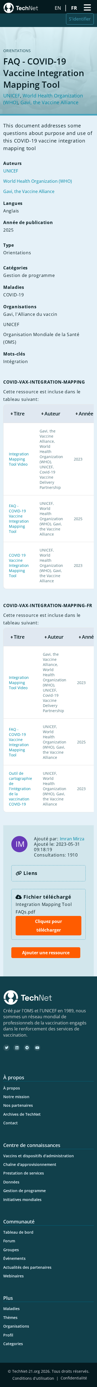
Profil (8, 1335)
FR (74, 8)
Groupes (11, 1249)
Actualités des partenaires (27, 1267)
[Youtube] (37, 1047)
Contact (10, 1122)
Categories (13, 1343)
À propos (11, 1088)
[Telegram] (27, 1047)
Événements (14, 1258)
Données (11, 1182)
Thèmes (10, 1317)
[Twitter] (6, 1047)
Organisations (16, 1326)
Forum (9, 1240)
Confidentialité (74, 1378)
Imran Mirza (72, 839)
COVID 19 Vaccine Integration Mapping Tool (19, 565)
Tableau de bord (18, 1232)
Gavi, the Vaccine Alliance (49, 102)
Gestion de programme (24, 1190)
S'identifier (80, 19)
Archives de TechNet (22, 1114)
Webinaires (13, 1275)
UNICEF (11, 95)
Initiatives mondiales (22, 1199)
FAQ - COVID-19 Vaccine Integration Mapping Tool (19, 518)
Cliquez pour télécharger (48, 925)
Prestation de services (23, 1173)
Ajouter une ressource (46, 953)
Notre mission (16, 1096)
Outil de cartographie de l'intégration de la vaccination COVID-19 (20, 789)
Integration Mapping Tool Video (19, 459)
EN (59, 8)
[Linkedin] (16, 1047)
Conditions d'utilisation (33, 1378)
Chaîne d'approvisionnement (29, 1164)
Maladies (11, 1308)
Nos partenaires (18, 1105)
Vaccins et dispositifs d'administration (38, 1155)
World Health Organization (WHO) (37, 181)
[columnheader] (18, 413)
